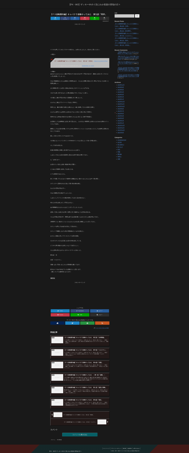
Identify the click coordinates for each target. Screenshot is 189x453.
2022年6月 (121, 113)
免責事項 (130, 448)
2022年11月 (121, 104)
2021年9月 (121, 132)
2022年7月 (121, 111)
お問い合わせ (136, 448)
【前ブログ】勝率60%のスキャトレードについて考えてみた (128, 62)
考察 (119, 159)
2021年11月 (121, 128)
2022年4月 (121, 116)
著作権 (124, 448)
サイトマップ (106, 448)
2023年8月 (121, 89)
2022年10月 (121, 106)
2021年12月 (121, 125)
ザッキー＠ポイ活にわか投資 (128, 70)
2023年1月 (121, 99)
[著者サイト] (57, 323)
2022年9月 (121, 108)
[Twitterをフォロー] (72, 323)
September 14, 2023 (88, 66)
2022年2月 (121, 120)
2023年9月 (121, 87)
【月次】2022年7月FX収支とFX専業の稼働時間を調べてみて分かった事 (128, 68)
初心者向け (121, 144)
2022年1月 (121, 123)
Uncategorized (122, 140)
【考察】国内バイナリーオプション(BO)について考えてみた (128, 52)
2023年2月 (121, 97)
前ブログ (120, 147)
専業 (119, 152)
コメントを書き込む (79, 435)
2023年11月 (121, 85)
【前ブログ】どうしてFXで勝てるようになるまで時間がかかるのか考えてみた (128, 58)
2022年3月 (121, 118)
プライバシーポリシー (116, 448)
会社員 (120, 142)
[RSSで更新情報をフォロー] (102, 323)
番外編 (53, 278)
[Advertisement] (79, 35)
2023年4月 (121, 92)
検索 (116, 13)
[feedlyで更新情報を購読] (87, 323)
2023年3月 (121, 94)
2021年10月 (121, 130)
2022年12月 (121, 101)
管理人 (120, 156)
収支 (119, 149)
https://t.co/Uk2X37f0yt (100, 61)
